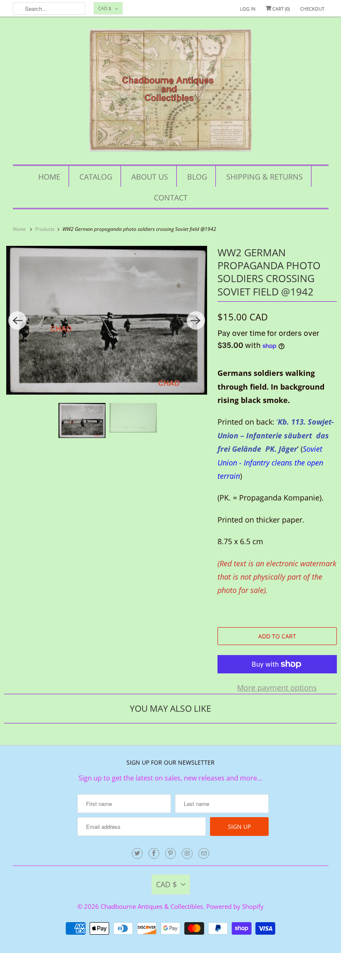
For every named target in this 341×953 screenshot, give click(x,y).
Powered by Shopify (235, 906)
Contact (171, 198)
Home (49, 177)
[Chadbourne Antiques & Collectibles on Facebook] (153, 853)
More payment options (277, 688)
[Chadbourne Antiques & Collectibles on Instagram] (187, 853)
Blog (197, 177)
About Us (149, 177)
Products (45, 229)
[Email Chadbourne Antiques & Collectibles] (203, 853)
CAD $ (104, 8)
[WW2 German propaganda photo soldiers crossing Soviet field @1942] (106, 320)
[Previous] (17, 320)
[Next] (196, 320)
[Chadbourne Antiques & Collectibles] (171, 92)
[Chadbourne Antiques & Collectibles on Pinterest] (170, 853)
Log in (247, 8)
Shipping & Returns (264, 177)
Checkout (312, 8)
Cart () (280, 8)
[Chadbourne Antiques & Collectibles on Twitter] (137, 853)
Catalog (95, 177)
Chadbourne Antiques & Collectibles (152, 906)
